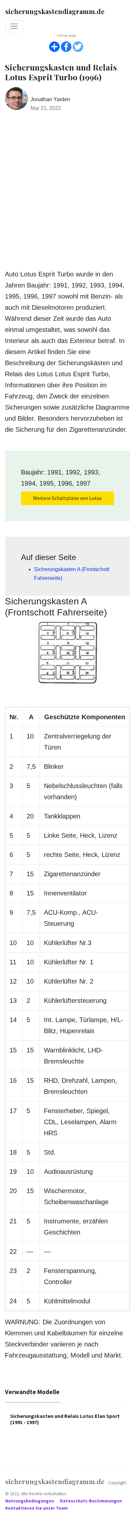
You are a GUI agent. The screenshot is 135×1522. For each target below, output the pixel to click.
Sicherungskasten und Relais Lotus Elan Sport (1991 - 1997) (65, 1419)
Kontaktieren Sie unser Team (36, 1508)
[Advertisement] (67, 191)
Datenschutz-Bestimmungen (91, 1501)
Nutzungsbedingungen (30, 1501)
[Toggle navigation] (14, 26)
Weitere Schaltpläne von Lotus (67, 498)
